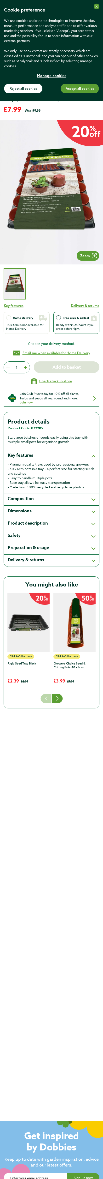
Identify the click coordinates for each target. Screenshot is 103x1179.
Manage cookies (51, 76)
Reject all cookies (23, 88)
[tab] (15, 283)
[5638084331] (28, 622)
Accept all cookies (80, 88)
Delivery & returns (85, 306)
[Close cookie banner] (96, 6)
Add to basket (66, 367)
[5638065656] (74, 622)
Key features (13, 306)
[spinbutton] (16, 367)
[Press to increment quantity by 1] (25, 367)
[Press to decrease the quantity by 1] (8, 367)
